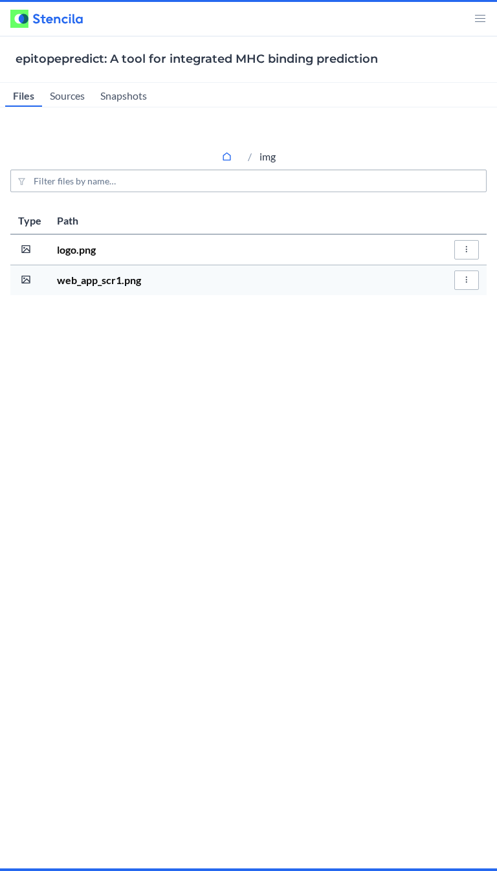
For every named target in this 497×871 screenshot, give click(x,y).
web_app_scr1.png (99, 280)
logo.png (76, 249)
